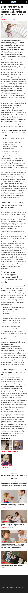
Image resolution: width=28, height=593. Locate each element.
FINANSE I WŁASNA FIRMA (7, 587)
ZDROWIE (4, 501)
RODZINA (4, 541)
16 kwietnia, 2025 (9, 527)
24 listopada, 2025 (9, 507)
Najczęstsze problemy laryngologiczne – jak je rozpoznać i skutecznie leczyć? (12, 505)
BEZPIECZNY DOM (19, 587)
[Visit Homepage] (13, 2)
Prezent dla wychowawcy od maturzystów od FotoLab (12, 566)
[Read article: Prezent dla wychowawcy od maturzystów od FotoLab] (14, 557)
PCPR (3, 562)
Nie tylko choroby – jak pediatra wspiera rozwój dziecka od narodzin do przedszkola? (12, 525)
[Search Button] (26, 2)
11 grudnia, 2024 (11, 19)
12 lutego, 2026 (9, 549)
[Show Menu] (1, 2)
